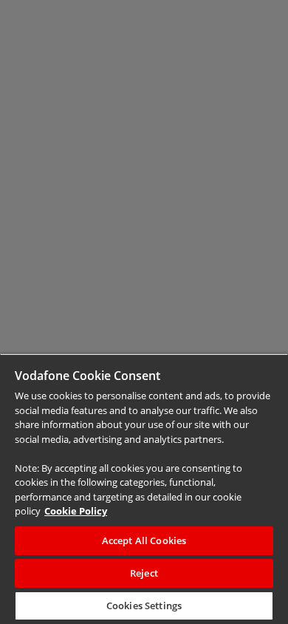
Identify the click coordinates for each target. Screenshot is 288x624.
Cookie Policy (75, 511)
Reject (144, 573)
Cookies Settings (144, 605)
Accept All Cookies (144, 540)
